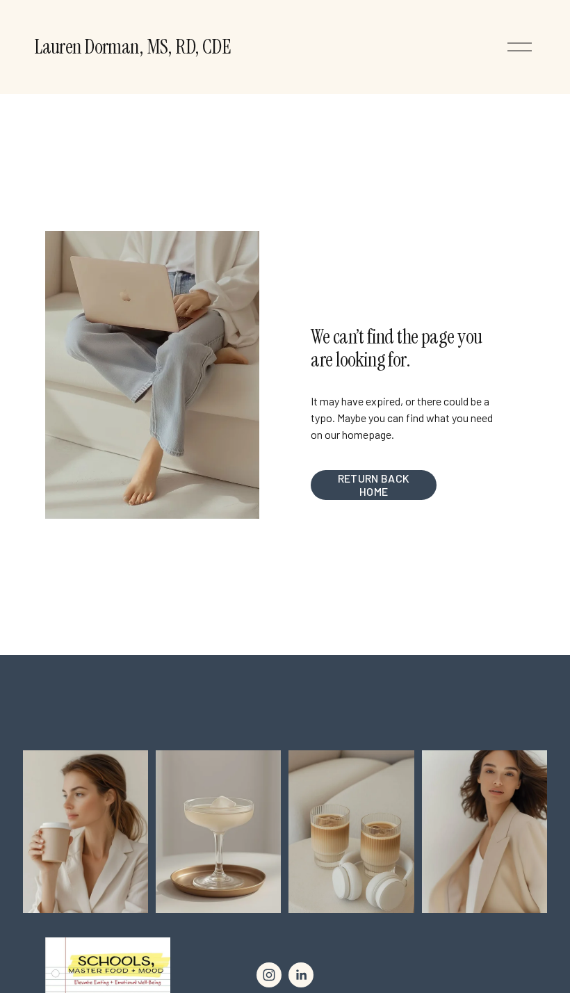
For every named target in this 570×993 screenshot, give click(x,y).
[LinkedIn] (301, 974)
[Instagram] (269, 974)
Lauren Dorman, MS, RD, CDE (132, 46)
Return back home (374, 484)
